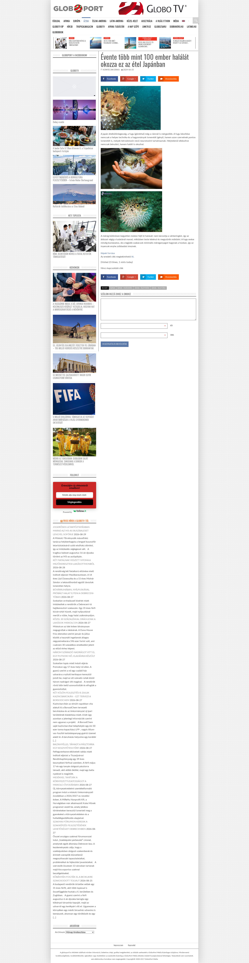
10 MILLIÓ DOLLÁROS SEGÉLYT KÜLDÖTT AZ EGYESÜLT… (182, 42)
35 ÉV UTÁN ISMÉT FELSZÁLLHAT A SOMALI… (111, 42)
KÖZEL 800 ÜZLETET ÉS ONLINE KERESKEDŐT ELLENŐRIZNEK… (145, 44)
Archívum (60, 932)
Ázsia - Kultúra (159, 288)
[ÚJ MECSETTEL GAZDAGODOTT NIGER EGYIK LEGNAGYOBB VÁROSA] (75, 363)
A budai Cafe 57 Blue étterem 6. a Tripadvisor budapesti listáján (73, 149)
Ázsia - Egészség (124, 288)
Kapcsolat (131, 945)
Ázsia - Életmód (142, 288)
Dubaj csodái (58, 122)
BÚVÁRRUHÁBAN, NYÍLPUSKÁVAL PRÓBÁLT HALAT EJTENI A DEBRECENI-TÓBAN (73, 593)
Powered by (67, 512)
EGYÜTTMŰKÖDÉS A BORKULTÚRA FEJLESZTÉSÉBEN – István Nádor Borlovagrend (73, 179)
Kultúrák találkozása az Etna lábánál (68, 206)
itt (132, 257)
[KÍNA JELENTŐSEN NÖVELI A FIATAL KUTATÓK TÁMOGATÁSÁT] (61, 43)
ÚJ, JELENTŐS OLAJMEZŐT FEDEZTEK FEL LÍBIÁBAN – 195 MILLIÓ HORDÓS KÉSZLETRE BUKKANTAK (74, 347)
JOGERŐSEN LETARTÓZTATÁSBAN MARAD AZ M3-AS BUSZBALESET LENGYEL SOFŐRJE (71, 531)
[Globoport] (78, 8)
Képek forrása (108, 253)
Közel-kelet (178, 38)
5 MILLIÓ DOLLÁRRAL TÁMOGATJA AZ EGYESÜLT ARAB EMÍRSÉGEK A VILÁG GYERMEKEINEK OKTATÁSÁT (73, 419)
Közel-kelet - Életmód (148, 38)
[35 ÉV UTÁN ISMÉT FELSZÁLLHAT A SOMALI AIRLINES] (95, 43)
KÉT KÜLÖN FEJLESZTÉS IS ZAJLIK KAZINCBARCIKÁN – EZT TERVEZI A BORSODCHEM (72, 696)
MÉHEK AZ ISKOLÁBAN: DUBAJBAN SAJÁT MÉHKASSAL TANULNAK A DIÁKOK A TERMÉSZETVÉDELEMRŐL (70, 461)
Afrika (107, 38)
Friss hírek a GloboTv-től (76, 521)
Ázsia (72, 38)
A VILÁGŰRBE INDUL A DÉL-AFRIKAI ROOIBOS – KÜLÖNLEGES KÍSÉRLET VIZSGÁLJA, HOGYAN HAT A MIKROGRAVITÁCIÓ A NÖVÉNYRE (74, 306)
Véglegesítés (74, 502)
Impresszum (118, 945)
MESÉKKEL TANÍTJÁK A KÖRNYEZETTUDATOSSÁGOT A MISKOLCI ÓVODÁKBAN (69, 781)
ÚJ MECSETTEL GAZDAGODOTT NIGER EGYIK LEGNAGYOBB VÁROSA (72, 376)
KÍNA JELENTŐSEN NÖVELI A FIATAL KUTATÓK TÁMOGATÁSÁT (77, 43)
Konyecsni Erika (111, 70)
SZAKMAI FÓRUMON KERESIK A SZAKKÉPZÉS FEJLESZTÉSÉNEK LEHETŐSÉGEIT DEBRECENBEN (70, 825)
